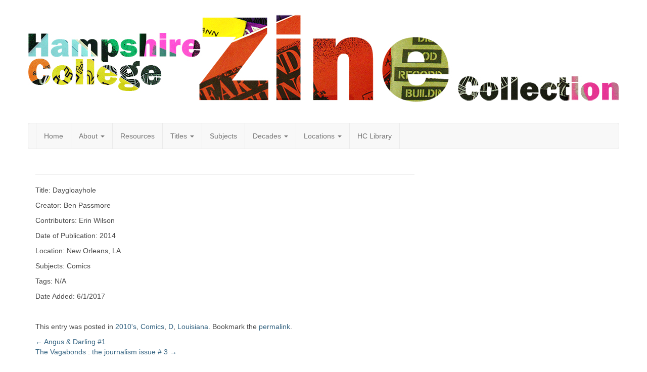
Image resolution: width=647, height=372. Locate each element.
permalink (274, 326)
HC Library (374, 136)
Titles (179, 136)
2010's (125, 326)
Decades (268, 136)
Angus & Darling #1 (70, 342)
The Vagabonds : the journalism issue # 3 (106, 352)
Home (53, 136)
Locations (320, 136)
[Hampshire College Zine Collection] (323, 58)
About (89, 136)
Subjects (223, 136)
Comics (152, 326)
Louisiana (192, 326)
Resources (137, 136)
